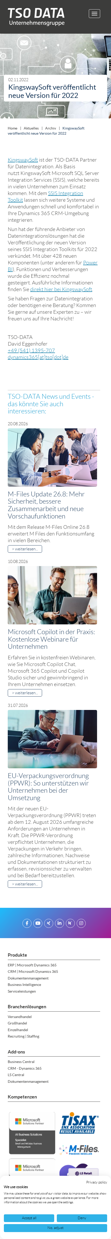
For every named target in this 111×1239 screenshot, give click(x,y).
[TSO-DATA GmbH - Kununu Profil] (70, 924)
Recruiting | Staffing (23, 1036)
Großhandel (17, 1023)
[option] (55, 77)
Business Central (21, 1062)
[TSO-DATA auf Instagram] (81, 924)
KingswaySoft (23, 160)
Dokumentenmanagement (28, 978)
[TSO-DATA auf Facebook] (27, 924)
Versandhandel (20, 1017)
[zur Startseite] (34, 17)
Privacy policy (96, 1182)
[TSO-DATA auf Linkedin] (59, 924)
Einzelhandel (18, 1030)
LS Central (16, 1075)
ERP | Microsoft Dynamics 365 (32, 965)
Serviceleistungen (22, 991)
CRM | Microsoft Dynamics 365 (33, 971)
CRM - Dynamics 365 (25, 1068)
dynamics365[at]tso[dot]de (38, 357)
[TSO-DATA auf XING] (48, 924)
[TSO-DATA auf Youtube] (37, 924)
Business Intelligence (24, 985)
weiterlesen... (26, 549)
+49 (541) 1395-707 (31, 350)
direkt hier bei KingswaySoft (61, 289)
